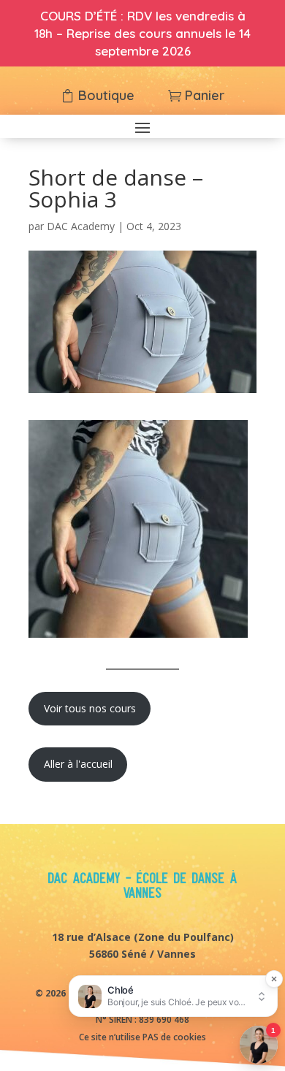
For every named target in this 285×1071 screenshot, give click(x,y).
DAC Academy (81, 226)
